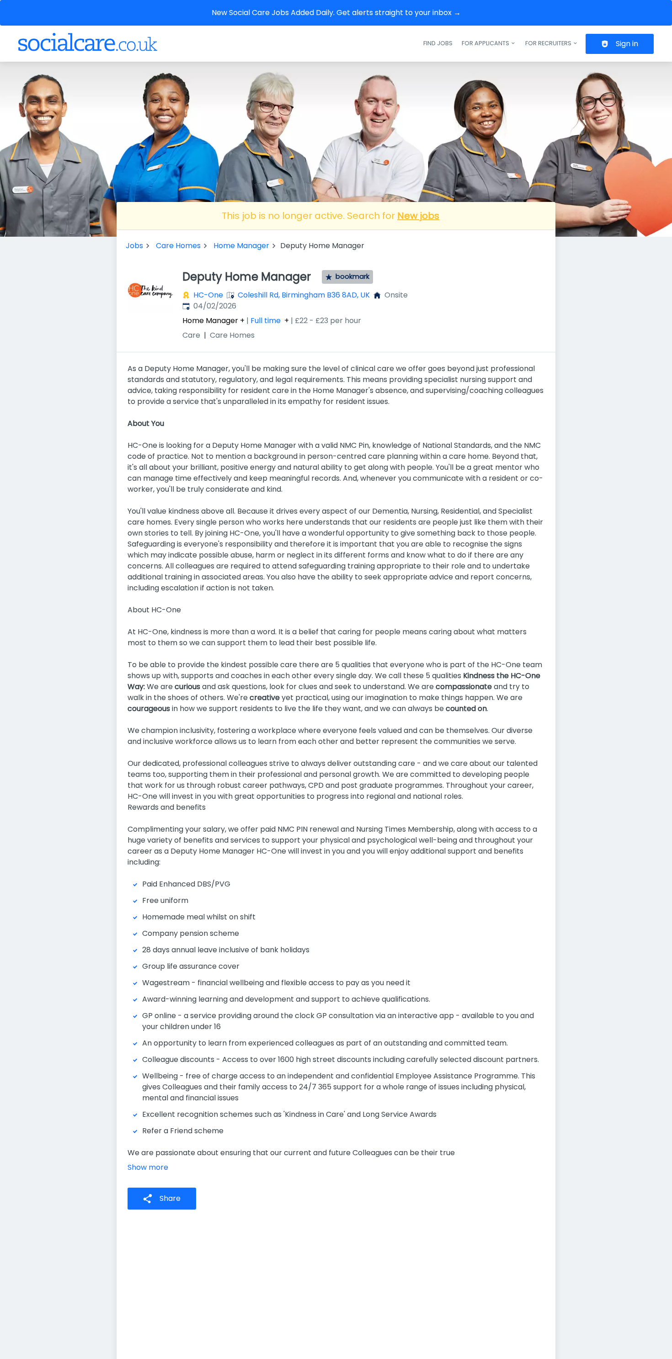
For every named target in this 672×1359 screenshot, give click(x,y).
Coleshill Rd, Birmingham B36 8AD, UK (304, 295)
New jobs (418, 215)
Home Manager (241, 245)
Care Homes (178, 245)
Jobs (134, 245)
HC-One (208, 295)
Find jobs (438, 43)
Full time (266, 321)
